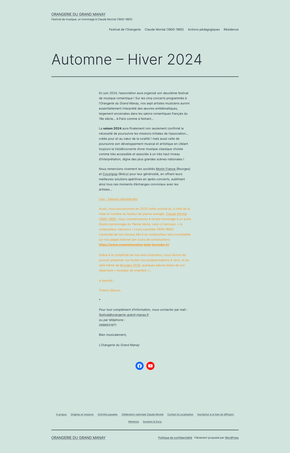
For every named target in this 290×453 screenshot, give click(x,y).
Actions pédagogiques (204, 29)
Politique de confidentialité (175, 437)
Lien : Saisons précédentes (118, 199)
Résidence (231, 29)
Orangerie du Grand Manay (78, 14)
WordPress (232, 437)
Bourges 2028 (130, 265)
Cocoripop (110, 174)
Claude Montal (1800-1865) (164, 29)
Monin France (166, 169)
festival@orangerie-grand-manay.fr (124, 315)
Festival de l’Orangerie (125, 29)
